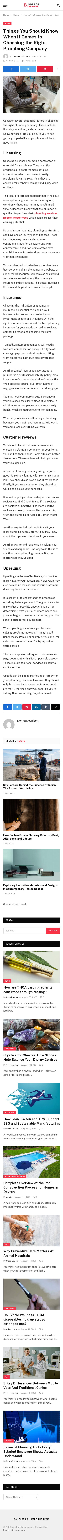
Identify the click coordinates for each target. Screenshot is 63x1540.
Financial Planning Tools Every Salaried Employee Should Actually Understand (30, 1451)
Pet (6, 1245)
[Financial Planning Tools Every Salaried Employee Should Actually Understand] (31, 1426)
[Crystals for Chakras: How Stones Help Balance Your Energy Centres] (31, 1035)
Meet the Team (40, 1519)
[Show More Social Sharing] (57, 69)
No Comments (13, 61)
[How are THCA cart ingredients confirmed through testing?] (31, 967)
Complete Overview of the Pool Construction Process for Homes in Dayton (30, 1187)
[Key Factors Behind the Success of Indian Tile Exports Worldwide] (31, 765)
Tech (7, 981)
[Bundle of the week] (31, 5)
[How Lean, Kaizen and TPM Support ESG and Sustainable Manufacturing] (31, 1098)
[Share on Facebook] (11, 69)
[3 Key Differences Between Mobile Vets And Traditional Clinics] (31, 1363)
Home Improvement (15, 1177)
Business (10, 1113)
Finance (9, 1441)
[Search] (58, 5)
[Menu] (5, 5)
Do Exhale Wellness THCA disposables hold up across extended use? (24, 1319)
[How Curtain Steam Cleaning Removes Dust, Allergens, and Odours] (31, 815)
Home (7, 23)
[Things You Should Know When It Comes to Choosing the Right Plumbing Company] (31, 94)
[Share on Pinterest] (45, 69)
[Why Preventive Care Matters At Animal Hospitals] (31, 1230)
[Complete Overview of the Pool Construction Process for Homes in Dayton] (31, 1162)
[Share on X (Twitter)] (28, 69)
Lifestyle (10, 1049)
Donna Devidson (20, 56)
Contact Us (21, 1519)
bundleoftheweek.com (14, 1530)
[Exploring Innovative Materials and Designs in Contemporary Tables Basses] (31, 865)
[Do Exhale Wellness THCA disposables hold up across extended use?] (31, 1294)
